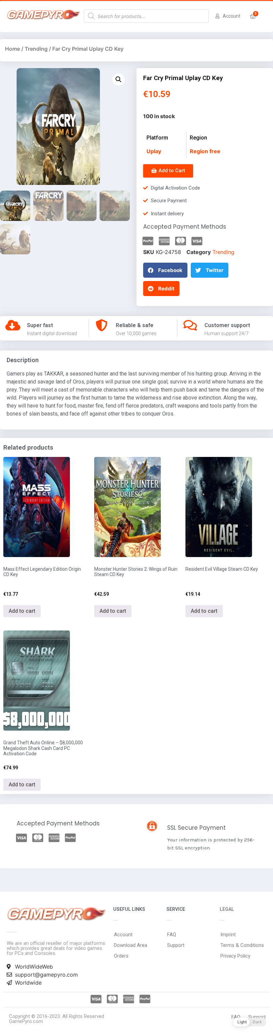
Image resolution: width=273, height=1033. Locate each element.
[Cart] (253, 16)
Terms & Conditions (242, 945)
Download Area (130, 945)
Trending (36, 48)
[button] (168, 171)
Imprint (228, 935)
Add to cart (22, 611)
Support (175, 945)
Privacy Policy (235, 956)
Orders (121, 956)
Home (12, 48)
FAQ (171, 935)
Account (123, 935)
